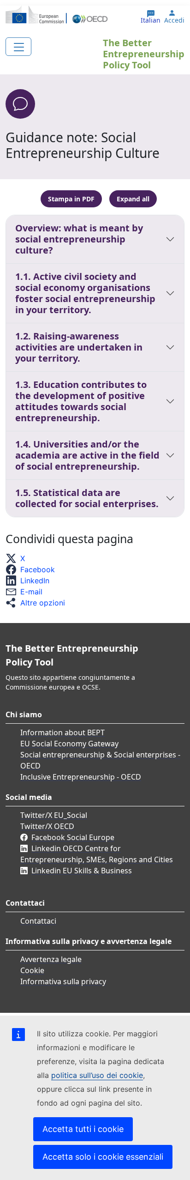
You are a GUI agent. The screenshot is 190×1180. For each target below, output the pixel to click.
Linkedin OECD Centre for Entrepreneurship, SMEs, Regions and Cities (96, 854)
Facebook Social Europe (72, 837)
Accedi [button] (174, 20)
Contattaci (38, 921)
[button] (18, 558)
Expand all (133, 198)
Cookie (32, 970)
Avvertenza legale (51, 959)
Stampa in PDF (71, 198)
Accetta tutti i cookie (83, 1129)
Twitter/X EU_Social (53, 815)
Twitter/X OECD (47, 826)
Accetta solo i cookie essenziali (102, 1157)
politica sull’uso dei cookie (97, 1075)
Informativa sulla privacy (63, 981)
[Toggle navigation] (18, 46)
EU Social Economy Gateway (69, 743)
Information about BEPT (62, 732)
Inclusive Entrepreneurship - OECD (80, 777)
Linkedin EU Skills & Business (81, 870)
